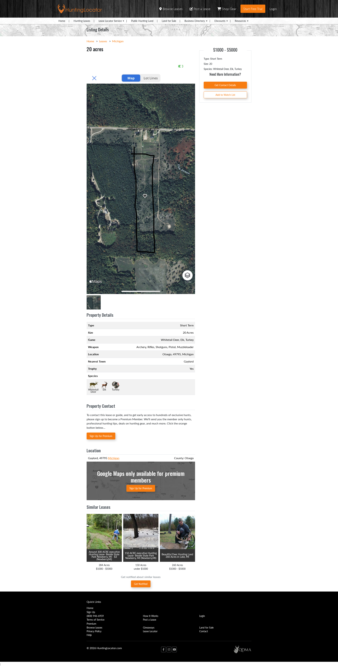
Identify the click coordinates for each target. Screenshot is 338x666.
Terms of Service (95, 619)
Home (61, 21)
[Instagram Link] (169, 649)
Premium (91, 623)
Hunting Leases (82, 21)
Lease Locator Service (110, 21)
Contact (203, 631)
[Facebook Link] (163, 649)
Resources (240, 21)
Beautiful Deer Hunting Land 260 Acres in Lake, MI (177, 555)
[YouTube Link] (174, 649)
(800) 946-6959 (95, 616)
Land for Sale (169, 21)
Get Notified (141, 584)
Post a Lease (201, 9)
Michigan (118, 41)
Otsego (166, 354)
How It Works (150, 616)
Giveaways (148, 627)
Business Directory (194, 21)
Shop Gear (228, 9)
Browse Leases (172, 9)
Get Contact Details (225, 85)
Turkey (190, 340)
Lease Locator (150, 631)
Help (89, 635)
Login (273, 9)
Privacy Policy (94, 631)
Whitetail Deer (170, 340)
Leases (103, 41)
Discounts (219, 21)
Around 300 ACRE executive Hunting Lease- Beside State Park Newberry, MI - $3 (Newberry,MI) (104, 555)
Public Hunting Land (142, 21)
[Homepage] (80, 8)
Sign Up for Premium (101, 436)
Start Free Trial (252, 9)
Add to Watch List (225, 94)
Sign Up (91, 612)
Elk (182, 340)
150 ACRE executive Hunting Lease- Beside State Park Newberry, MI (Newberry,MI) (141, 555)
